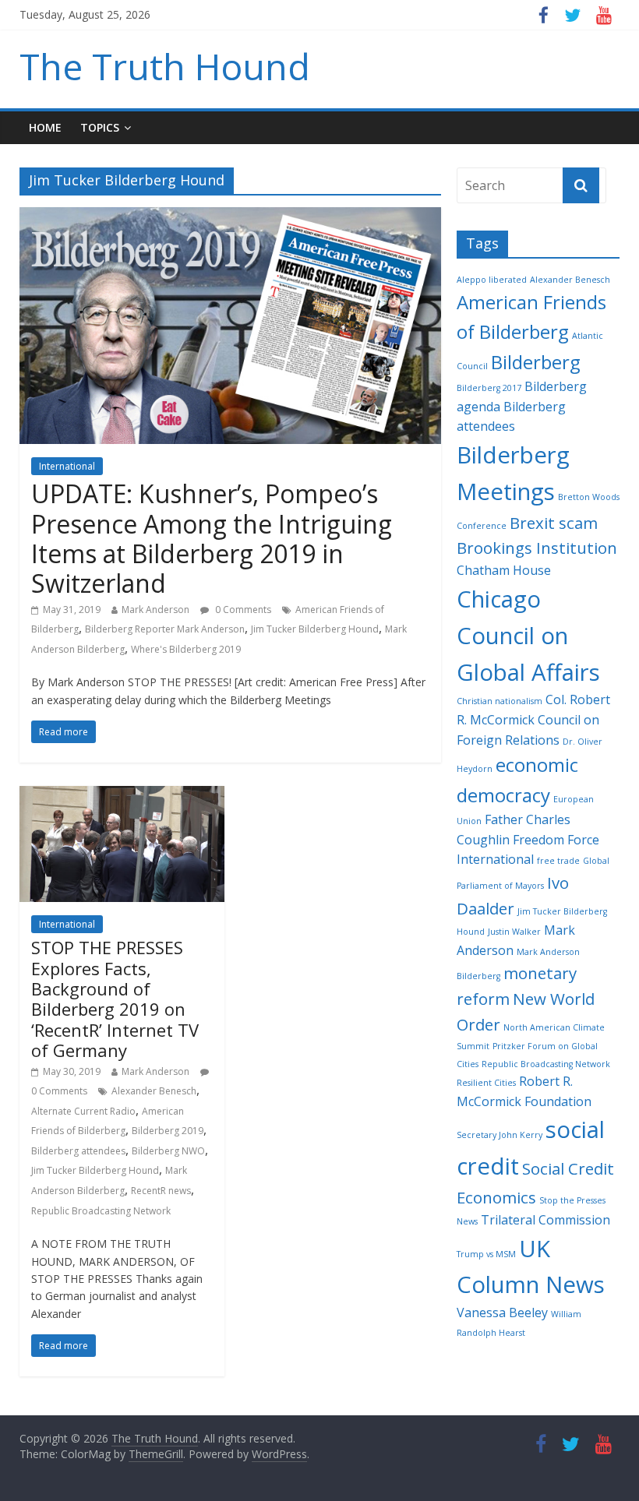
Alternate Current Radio (83, 1111)
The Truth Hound (164, 66)
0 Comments (242, 609)
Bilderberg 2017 (489, 387)
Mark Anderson (155, 609)
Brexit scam (554, 523)
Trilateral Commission (545, 1219)
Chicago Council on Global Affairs (528, 635)
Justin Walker (514, 931)
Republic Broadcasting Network (101, 1210)
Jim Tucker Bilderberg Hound (315, 629)
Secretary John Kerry (499, 1134)
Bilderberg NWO (168, 1150)
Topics (99, 127)
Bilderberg (536, 362)
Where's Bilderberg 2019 (186, 649)
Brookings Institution (537, 547)
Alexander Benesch (153, 1091)
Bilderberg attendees (78, 1150)
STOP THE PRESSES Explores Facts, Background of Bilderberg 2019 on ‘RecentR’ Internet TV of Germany (115, 998)
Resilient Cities (486, 1082)
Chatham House (504, 570)
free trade (558, 860)
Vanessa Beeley (502, 1312)
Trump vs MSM (486, 1254)
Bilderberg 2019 (167, 1130)
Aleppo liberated (492, 279)
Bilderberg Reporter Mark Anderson (165, 629)
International (67, 466)
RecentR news (161, 1190)
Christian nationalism (499, 701)
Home (45, 127)
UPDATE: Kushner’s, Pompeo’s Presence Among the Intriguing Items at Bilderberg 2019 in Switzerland (211, 538)
